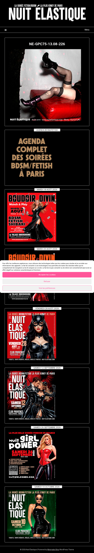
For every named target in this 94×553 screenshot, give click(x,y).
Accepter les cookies (47, 275)
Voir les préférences (47, 288)
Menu (87, 30)
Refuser (47, 281)
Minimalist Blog (53, 550)
